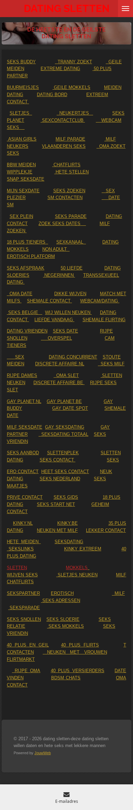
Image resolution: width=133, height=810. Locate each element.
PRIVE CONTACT (25, 497)
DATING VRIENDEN (27, 331)
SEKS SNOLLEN (24, 619)
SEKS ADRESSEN (60, 600)
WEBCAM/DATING (99, 300)
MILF (118, 593)
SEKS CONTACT (57, 459)
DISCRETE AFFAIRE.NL (59, 363)
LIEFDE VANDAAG (54, 319)
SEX (15, 357)
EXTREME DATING (60, 68)
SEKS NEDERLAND (60, 478)
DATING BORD (52, 94)
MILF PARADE (70, 139)
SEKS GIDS (66, 497)
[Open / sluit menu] (125, 8)
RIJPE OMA (26, 670)
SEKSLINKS (20, 548)
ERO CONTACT (23, 471)
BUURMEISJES (23, 87)
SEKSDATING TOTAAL (63, 434)
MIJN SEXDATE (23, 190)
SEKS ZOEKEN (69, 190)
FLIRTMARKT (21, 659)
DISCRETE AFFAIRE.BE (59, 382)
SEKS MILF (111, 363)
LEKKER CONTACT (106, 530)
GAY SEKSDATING (64, 427)
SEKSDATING (69, 541)
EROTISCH (62, 593)
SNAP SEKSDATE (25, 179)
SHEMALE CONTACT (49, 300)
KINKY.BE (67, 523)
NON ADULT (56, 249)
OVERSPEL (56, 338)
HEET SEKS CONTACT (65, 471)
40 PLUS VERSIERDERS (77, 670)
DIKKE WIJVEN (70, 293)
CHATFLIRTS (66, 164)
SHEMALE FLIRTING (104, 319)
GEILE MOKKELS (71, 87)
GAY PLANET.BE (64, 401)
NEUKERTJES (75, 113)
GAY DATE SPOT (70, 408)
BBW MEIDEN (21, 164)
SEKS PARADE (71, 216)
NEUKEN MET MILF (57, 530)
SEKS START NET (56, 504)
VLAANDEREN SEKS (64, 146)
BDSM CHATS (66, 677)
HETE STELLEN (71, 171)
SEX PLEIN (21, 216)
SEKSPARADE (24, 607)
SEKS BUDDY (21, 61)
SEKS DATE (65, 331)
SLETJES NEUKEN (77, 574)
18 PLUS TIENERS (27, 242)
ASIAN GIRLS (21, 139)
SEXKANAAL (71, 242)
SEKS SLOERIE (62, 619)
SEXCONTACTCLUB (63, 120)
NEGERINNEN (59, 275)
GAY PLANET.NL (24, 401)
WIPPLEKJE (19, 171)
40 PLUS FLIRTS (80, 645)
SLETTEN (17, 567)
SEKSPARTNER (23, 593)
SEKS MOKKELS (65, 626)
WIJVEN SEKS (22, 574)
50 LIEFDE (72, 268)
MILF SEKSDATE (24, 427)
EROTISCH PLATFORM (31, 256)
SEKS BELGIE (24, 312)
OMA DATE (19, 293)
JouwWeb (42, 753)
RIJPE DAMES (22, 375)
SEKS (113, 459)
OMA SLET (66, 375)
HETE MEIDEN (24, 541)
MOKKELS (77, 567)
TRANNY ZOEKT (73, 61)
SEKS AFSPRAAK (25, 268)
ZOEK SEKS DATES (62, 223)
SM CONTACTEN (65, 197)
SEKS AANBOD (23, 452)
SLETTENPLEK (63, 452)
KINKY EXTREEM (82, 548)
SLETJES (21, 113)
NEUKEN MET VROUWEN (75, 652)
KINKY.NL (23, 523)
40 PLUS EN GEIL (28, 645)
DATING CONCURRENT (73, 357)
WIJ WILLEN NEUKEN (68, 312)
